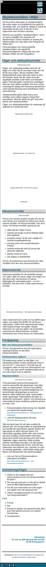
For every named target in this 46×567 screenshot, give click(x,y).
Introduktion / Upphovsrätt (27, 557)
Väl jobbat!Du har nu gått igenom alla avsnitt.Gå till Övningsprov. (28, 539)
